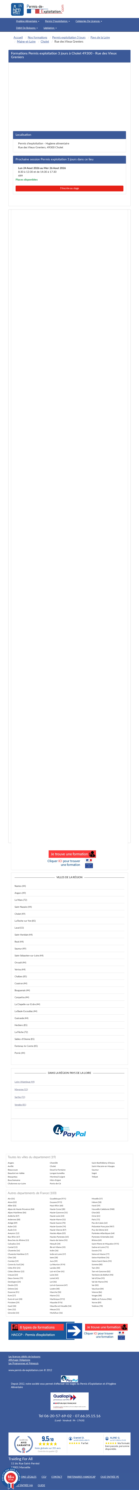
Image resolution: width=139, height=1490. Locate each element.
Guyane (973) (56, 1202)
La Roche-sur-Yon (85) (25, 921)
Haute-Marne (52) (58, 1220)
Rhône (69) (97, 1240)
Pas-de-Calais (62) (99, 1223)
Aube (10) (12, 1226)
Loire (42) (54, 1275)
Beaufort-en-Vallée (16, 1173)
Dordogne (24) (14, 1282)
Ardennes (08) (14, 1220)
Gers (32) (12, 1309)
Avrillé (10, 1166)
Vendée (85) (20, 1105)
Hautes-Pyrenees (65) (59, 1237)
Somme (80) (97, 1264)
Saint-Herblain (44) (24, 935)
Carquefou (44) (22, 997)
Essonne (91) (13, 1292)
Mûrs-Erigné (55, 1180)
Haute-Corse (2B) (57, 1209)
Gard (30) (12, 1306)
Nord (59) (96, 1206)
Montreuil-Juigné (57, 1177)
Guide (41, 1485)
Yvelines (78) (97, 1306)
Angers (11, 1163)
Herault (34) (55, 1244)
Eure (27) (12, 1296)
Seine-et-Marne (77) (100, 1254)
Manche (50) (55, 1292)
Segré (94, 1173)
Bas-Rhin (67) (14, 1237)
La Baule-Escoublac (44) (26, 1011)
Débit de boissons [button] (26, 28)
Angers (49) (20, 893)
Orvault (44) (20, 963)
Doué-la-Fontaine (57, 1170)
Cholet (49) (20, 914)
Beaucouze (13, 1170)
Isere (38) (54, 1258)
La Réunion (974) (57, 1264)
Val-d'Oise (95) (98, 1278)
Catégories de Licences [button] (88, 21)
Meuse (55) (55, 1309)
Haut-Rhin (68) (56, 1206)
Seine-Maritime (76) (100, 1258)
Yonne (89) (96, 1303)
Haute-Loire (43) (57, 1216)
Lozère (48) (54, 1289)
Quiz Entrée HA (23, 1485)
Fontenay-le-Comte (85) (26, 1046)
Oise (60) (96, 1213)
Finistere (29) (13, 1303)
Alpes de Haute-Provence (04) (21, 1209)
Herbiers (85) (21, 1025)
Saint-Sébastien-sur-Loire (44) (29, 956)
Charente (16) (14, 1251)
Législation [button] (49, 28)
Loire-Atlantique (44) (25, 1082)
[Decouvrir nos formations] (69, 858)
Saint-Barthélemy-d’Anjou (103, 1163)
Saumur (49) (20, 949)
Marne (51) (54, 1296)
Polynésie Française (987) (103, 1226)
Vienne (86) (97, 1292)
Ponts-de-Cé (55, 1184)
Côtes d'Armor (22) (16, 1271)
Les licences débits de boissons (24, 1357)
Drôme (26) (13, 1289)
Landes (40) (55, 1268)
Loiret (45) (54, 1278)
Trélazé (95, 1177)
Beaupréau (12, 1177)
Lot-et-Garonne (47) (58, 1285)
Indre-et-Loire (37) (58, 1254)
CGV (44, 1477)
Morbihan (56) (56, 1313)
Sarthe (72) (20, 1097)
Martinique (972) (57, 1299)
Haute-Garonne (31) (59, 1213)
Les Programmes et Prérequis (23, 1363)
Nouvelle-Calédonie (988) (103, 1209)
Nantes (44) (20, 886)
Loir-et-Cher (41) (57, 1271)
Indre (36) (54, 1251)
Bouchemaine (14, 1180)
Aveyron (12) (13, 1233)
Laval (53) (19, 928)
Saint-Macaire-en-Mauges (103, 1166)
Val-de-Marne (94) (100, 1282)
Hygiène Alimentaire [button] (27, 21)
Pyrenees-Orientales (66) (102, 1237)
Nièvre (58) (96, 1202)
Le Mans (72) (21, 900)
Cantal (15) (12, 1247)
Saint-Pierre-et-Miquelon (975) (105, 1244)
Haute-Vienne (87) (58, 1230)
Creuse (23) (13, 1275)
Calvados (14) (14, 1244)
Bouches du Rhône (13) (18, 1240)
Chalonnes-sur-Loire (17, 1184)
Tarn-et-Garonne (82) (101, 1271)
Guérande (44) (21, 1018)
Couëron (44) (21, 984)
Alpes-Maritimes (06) (17, 1213)
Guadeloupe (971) (58, 1199)
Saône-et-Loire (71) (100, 1247)
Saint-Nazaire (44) (23, 907)
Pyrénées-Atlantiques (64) (103, 1233)
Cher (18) (12, 1258)
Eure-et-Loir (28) (15, 1299)
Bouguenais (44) (22, 990)
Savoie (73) (97, 1251)
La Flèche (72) (21, 1032)
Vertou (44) (20, 970)
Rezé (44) (19, 942)
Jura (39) (53, 1261)
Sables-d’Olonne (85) (24, 1039)
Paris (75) (96, 1220)
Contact (56, 1477)
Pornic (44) (20, 1053)
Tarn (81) (96, 1268)
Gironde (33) (13, 1313)
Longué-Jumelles (57, 1173)
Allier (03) (12, 1206)
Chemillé (54, 1163)
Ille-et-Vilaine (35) (57, 1247)
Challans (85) (21, 977)
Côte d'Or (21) (14, 1268)
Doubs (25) (13, 1285)
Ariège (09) (12, 1223)
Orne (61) (96, 1216)
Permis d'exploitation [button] (56, 21)
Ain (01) (11, 1199)
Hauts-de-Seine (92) (58, 1240)
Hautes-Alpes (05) (58, 1233)
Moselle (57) (97, 1199)
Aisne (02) (12, 1202)
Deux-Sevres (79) (15, 1278)
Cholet (53, 1166)
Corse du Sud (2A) (16, 1264)
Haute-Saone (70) (57, 1223)
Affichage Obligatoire (19, 1360)
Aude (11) (12, 1230)
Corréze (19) (13, 1261)
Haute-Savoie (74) (58, 1226)
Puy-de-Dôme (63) (100, 1230)
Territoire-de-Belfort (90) (102, 1275)
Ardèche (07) (13, 1216)
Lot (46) (53, 1282)
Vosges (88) (97, 1296)
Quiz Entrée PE (110, 1477)
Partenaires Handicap (81, 1477)
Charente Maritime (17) (18, 1254)
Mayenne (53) (21, 1090)
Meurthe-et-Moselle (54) (60, 1306)
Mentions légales (25, 1477)
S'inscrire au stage (69, 188)
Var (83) (95, 1285)
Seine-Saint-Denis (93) (102, 1261)
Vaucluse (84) (98, 1289)
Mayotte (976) (56, 1303)
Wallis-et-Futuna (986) (102, 1299)
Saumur (95, 1170)
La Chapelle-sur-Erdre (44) (27, 1004)
